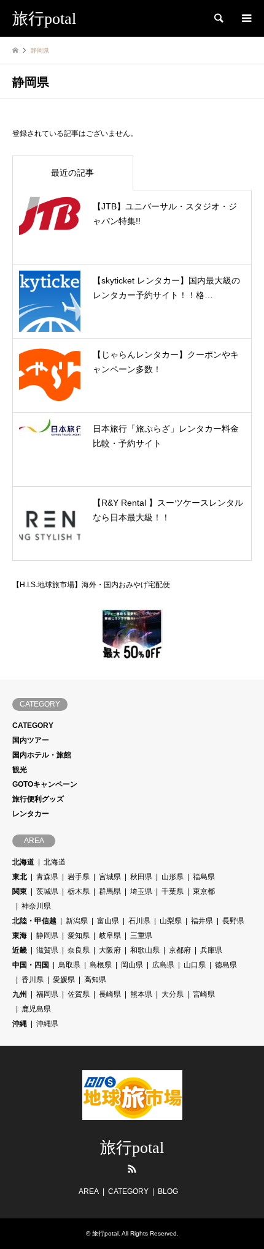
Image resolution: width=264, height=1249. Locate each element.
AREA (89, 1191)
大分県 (172, 994)
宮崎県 (204, 994)
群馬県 (110, 891)
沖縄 (19, 1023)
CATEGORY (32, 725)
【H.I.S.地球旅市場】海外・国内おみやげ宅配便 (91, 584)
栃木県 (79, 891)
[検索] (218, 18)
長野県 (233, 921)
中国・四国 (30, 965)
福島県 (204, 876)
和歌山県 (145, 950)
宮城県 (110, 876)
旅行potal (132, 1148)
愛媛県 (64, 979)
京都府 (180, 950)
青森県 (47, 876)
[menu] (245, 18)
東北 (19, 876)
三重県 (141, 935)
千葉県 (172, 891)
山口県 (195, 965)
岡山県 (132, 965)
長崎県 (110, 994)
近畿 (19, 950)
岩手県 (79, 876)
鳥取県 (69, 965)
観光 (19, 769)
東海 (19, 935)
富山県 (108, 921)
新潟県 (77, 921)
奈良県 (79, 950)
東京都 (204, 891)
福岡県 (47, 994)
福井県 (202, 921)
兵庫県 (211, 950)
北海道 (23, 862)
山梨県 (171, 921)
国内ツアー (30, 740)
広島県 (163, 965)
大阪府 (110, 950)
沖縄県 (47, 1023)
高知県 (95, 979)
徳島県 (226, 965)
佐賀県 (79, 994)
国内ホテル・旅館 (41, 755)
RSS (132, 1169)
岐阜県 (110, 935)
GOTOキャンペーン (44, 784)
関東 (19, 891)
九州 (19, 994)
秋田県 (141, 876)
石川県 (139, 921)
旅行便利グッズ (38, 799)
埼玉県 (141, 891)
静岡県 (47, 935)
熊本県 (141, 994)
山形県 (172, 876)
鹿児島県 (36, 1009)
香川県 (32, 979)
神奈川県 (36, 906)
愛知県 (79, 935)
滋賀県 (47, 950)
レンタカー (30, 813)
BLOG (168, 1191)
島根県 (101, 965)
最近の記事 (72, 173)
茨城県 (47, 891)
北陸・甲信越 (34, 921)
